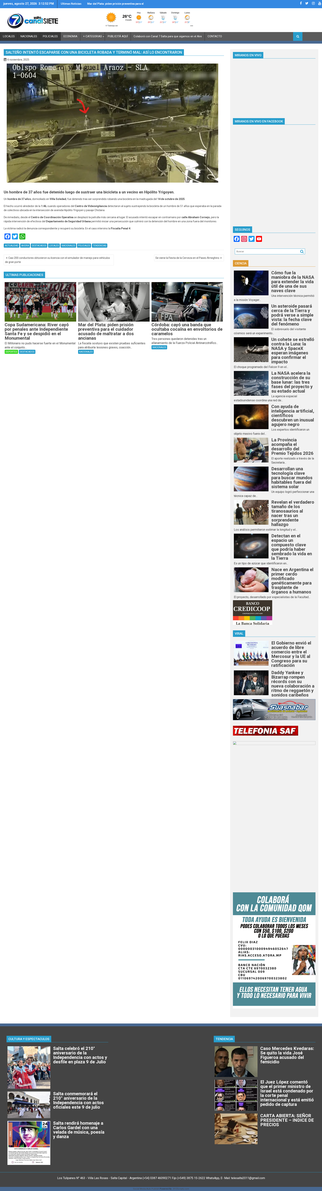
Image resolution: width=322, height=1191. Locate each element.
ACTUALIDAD (11, 245)
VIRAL (239, 633)
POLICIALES (50, 36)
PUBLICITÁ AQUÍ (118, 36)
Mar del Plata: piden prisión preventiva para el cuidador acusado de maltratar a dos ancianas (116, 5)
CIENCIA (241, 263)
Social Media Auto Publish (146, 1189)
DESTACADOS (39, 245)
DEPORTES (11, 351)
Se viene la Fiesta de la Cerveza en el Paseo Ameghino (187, 257)
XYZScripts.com (181, 1189)
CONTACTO (215, 36)
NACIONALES (28, 36)
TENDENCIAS (99, 245)
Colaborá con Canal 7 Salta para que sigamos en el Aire (168, 36)
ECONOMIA (70, 36)
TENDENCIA (224, 1039)
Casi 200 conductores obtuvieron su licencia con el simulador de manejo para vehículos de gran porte (57, 259)
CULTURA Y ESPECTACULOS (28, 1039)
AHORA (25, 245)
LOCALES (9, 36)
